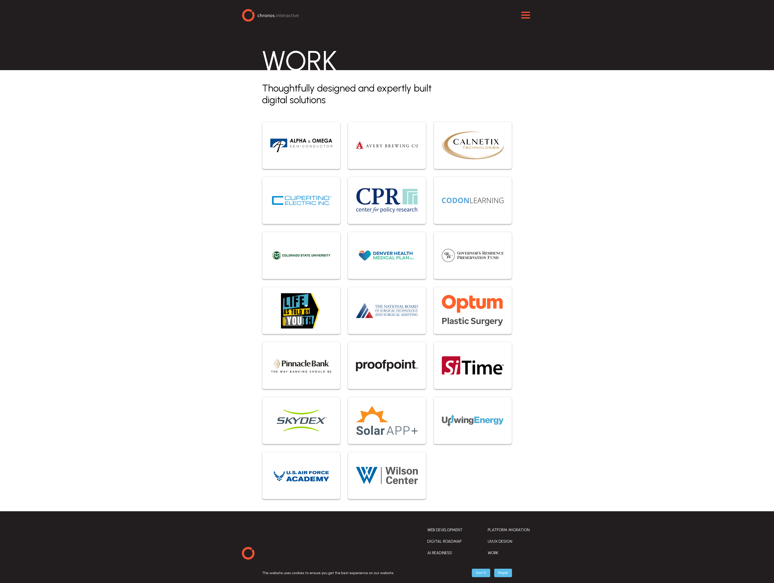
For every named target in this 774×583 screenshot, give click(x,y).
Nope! (503, 573)
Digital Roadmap (444, 541)
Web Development (445, 529)
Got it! (481, 573)
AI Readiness (439, 552)
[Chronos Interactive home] (270, 15)
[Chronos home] (248, 553)
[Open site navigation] (525, 15)
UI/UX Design (500, 541)
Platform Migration (509, 529)
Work (493, 552)
